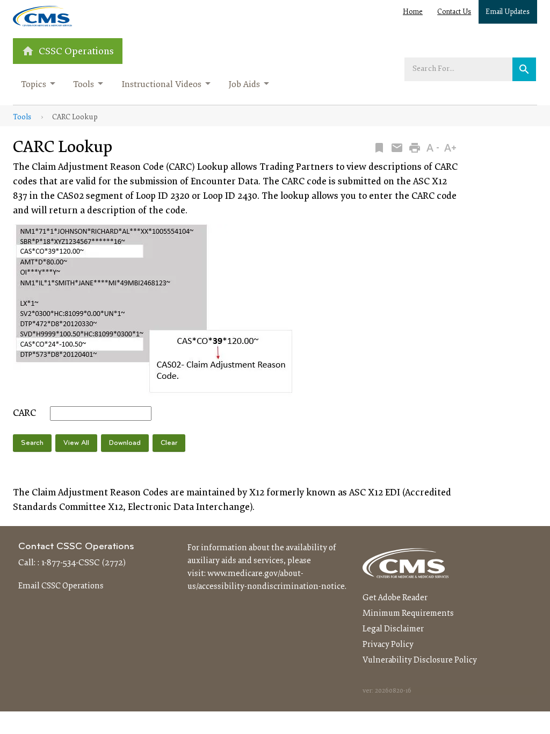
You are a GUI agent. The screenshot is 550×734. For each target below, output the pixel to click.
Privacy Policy (388, 645)
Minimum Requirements (408, 613)
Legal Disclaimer (393, 629)
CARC (24, 414)
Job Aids (244, 85)
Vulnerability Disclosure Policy (420, 660)
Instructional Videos (161, 85)
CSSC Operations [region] (76, 52)
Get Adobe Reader (395, 598)
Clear (169, 443)
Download (125, 443)
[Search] (524, 69)
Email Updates (508, 12)
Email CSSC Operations (61, 586)
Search (32, 443)
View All (76, 443)
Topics (33, 85)
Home (413, 12)
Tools (83, 85)
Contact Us (454, 12)
